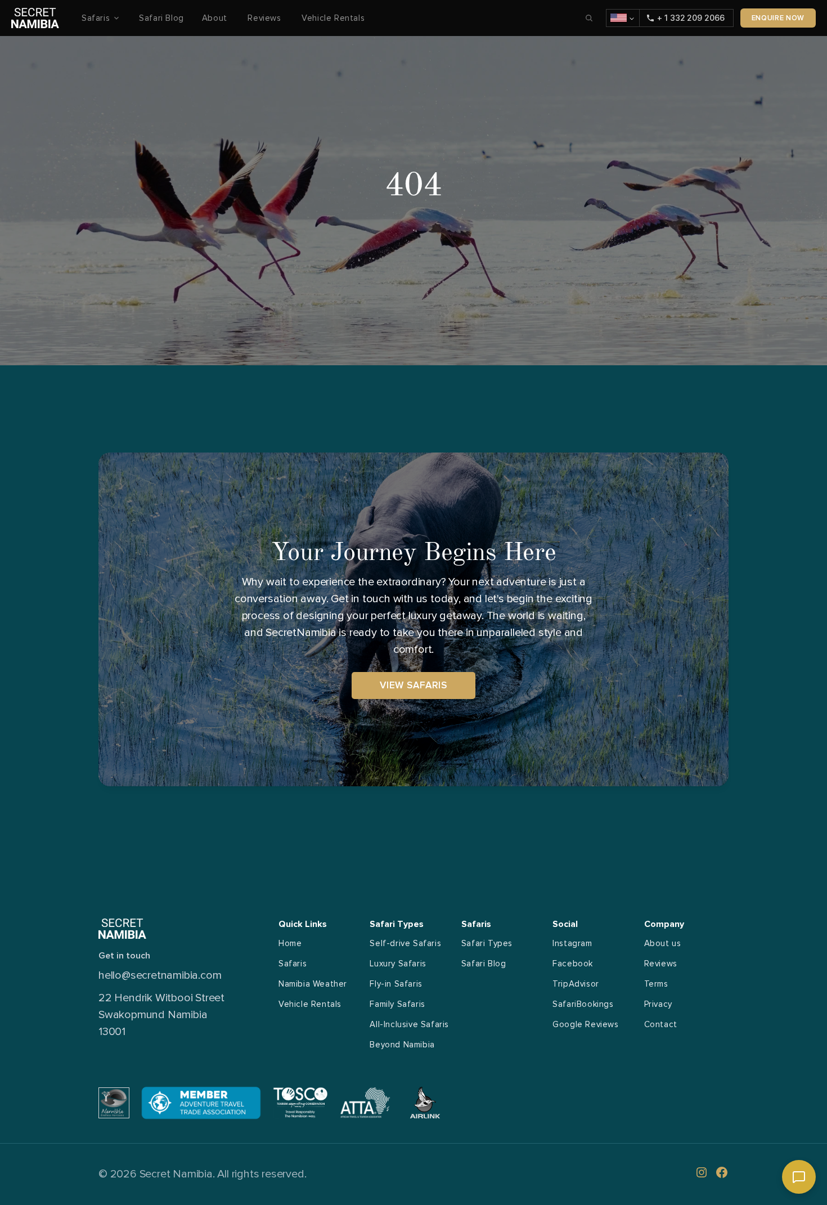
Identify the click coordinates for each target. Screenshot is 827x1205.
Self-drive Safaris (405, 943)
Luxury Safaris (398, 963)
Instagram (572, 943)
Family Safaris (397, 1004)
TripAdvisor (575, 984)
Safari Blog (161, 18)
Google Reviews (585, 1024)
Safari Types (487, 943)
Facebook (572, 963)
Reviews (266, 18)
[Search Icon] (589, 18)
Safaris (292, 963)
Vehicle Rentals (333, 18)
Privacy (658, 1004)
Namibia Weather (312, 984)
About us (662, 943)
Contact (660, 1024)
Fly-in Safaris (396, 984)
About (216, 18)
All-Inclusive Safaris (409, 1024)
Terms (656, 984)
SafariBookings (582, 1004)
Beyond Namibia (402, 1045)
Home (290, 943)
